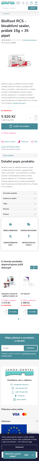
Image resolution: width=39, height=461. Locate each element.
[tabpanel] (10, 294)
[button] (6, 310)
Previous (32, 267)
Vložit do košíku (21, 126)
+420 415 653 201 (21, 388)
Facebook (21, 396)
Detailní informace (19, 103)
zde (30, 442)
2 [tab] (20, 319)
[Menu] (36, 3)
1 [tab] (18, 319)
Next (36, 267)
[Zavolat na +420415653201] (23, 3)
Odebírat (30, 348)
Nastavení (19, 447)
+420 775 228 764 (21, 392)
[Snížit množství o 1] (36, 119)
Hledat (33, 8)
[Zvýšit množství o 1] (36, 116)
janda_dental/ (21, 399)
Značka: (10, 147)
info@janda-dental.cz (21, 385)
